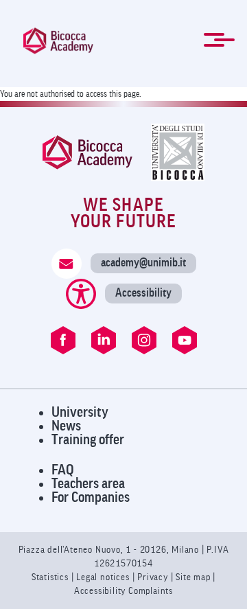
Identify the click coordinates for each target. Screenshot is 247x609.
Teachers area (88, 483)
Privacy (152, 577)
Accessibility (143, 293)
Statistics (51, 577)
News (66, 426)
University (79, 412)
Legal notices (104, 577)
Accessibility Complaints (123, 591)
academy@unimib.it (143, 262)
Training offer (87, 440)
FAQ (62, 470)
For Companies (90, 497)
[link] (58, 40)
